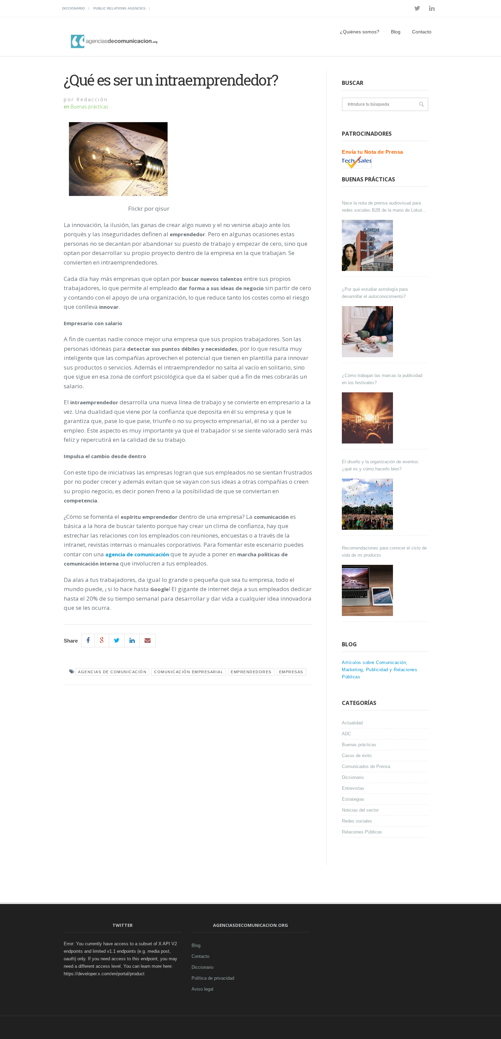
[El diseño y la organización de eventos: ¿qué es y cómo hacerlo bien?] (368, 504)
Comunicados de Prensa (366, 766)
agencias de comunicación (112, 672)
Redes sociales (357, 821)
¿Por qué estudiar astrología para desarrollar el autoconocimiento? (375, 293)
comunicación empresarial (188, 672)
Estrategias (353, 799)
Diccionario (73, 8)
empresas (291, 672)
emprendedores (251, 672)
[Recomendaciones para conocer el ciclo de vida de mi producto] (368, 590)
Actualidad (352, 722)
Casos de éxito (356, 755)
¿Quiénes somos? (359, 31)
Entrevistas (353, 788)
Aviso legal (202, 989)
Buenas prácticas (89, 106)
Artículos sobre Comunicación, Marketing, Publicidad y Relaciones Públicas (379, 669)
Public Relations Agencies (119, 8)
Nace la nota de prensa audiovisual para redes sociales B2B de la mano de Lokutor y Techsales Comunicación (384, 207)
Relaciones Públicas (362, 831)
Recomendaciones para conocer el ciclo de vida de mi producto (384, 551)
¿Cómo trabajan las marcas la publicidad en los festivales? (382, 379)
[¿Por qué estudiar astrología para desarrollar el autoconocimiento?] (368, 331)
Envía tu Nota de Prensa (372, 152)
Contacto (421, 31)
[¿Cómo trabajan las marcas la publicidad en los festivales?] (368, 418)
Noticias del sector (360, 810)
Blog (395, 31)
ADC (346, 733)
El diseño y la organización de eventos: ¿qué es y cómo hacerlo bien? (381, 465)
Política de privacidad (213, 978)
